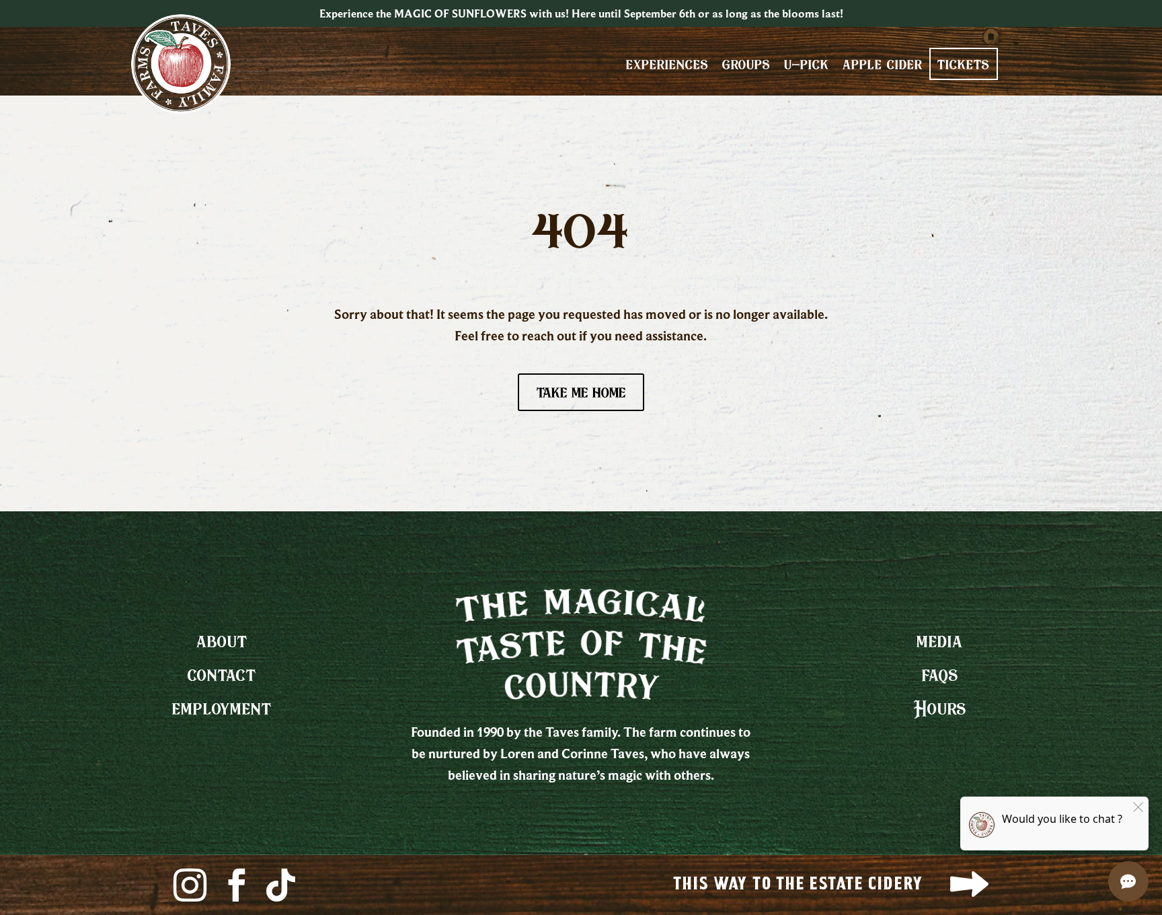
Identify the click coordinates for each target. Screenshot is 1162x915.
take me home (581, 392)
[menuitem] (667, 64)
